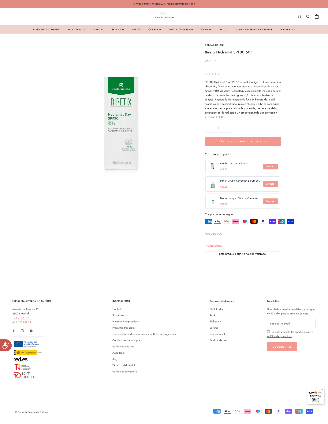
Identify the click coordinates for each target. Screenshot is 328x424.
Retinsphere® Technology (229, 91)
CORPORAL (154, 29)
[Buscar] (308, 16)
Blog (114, 359)
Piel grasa (215, 321)
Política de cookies (123, 346)
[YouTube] (31, 330)
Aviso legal (118, 353)
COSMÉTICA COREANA (46, 29)
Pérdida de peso (219, 340)
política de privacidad (279, 336)
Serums (214, 328)
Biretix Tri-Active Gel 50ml (234, 163)
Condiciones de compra (126, 340)
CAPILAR (206, 29)
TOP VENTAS (287, 29)
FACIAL (136, 29)
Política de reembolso (124, 371)
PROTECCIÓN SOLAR (181, 29)
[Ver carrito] (317, 16)
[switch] (315, 400)
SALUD (223, 29)
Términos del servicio (124, 365)
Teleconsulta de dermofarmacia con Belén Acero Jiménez (144, 334)
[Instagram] (22, 330)
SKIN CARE (118, 29)
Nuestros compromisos (125, 321)
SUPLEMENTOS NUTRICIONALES (253, 29)
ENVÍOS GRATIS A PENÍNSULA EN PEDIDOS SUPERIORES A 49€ (164, 3)
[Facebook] (13, 330)
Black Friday (216, 309)
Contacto (117, 309)
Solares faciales (218, 334)
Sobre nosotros (121, 315)
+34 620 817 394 (22, 322)
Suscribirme (282, 347)
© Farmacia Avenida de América (31, 412)
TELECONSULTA (76, 29)
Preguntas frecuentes (124, 328)
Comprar (270, 166)
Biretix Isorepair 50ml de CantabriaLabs (240, 198)
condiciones (302, 332)
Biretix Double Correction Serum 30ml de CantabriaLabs (240, 180)
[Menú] (322, 390)
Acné (212, 315)
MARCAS (98, 29)
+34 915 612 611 (22, 318)
